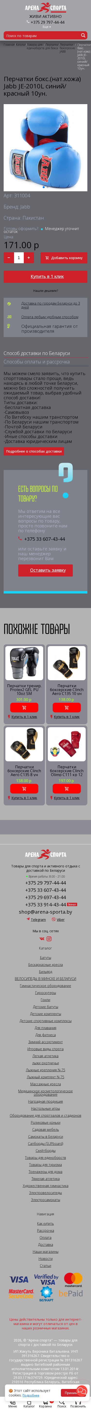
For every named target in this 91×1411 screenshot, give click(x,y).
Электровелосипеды (45, 1193)
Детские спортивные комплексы (46, 1021)
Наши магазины (45, 1251)
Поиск (62, 1406)
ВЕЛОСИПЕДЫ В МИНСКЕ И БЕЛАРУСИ (45, 978)
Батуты (45, 957)
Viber (61, 920)
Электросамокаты (45, 1200)
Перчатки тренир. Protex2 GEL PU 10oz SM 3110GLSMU (24, 689)
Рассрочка (45, 1230)
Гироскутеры (45, 993)
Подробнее (31, 1395)
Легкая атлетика (45, 1056)
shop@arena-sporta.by (45, 912)
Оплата (45, 1237)
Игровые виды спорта (45, 1049)
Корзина (46, 1403)
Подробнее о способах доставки (34, 451)
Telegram (38, 920)
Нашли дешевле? (45, 290)
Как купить (45, 1223)
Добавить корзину (67, 257)
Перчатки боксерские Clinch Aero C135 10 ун (66, 689)
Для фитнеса (45, 1035)
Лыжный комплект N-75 (45, 1077)
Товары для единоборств (45, 1157)
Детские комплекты (45, 1014)
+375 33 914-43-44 (45, 904)
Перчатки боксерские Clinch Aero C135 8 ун (24, 770)
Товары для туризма (45, 1164)
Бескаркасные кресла (45, 964)
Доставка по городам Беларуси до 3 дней (50, 305)
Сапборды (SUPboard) (45, 1143)
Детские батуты (45, 1007)
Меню (12, 1406)
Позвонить (78, 1406)
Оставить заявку (48, 570)
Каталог (29, 1406)
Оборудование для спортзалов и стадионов (45, 1115)
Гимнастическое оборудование (45, 985)
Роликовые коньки (45, 1122)
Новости (46, 1258)
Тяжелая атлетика (46, 1178)
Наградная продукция (45, 1101)
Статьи (45, 1265)
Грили (45, 1000)
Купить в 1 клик (47, 276)
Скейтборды (46, 1150)
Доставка (45, 1244)
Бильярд (45, 971)
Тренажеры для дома (45, 1171)
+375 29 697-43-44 (45, 897)
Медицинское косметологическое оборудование (45, 1092)
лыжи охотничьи (45, 1063)
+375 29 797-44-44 (47, 22)
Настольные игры (45, 1108)
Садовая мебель (45, 1129)
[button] (81, 1390)
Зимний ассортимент (45, 1042)
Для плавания (45, 1028)
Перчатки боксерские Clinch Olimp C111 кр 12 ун (66, 770)
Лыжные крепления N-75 (45, 1070)
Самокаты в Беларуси (45, 1136)
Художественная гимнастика (45, 1185)
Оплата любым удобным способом (49, 317)
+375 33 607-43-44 (44, 539)
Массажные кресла (45, 1084)
